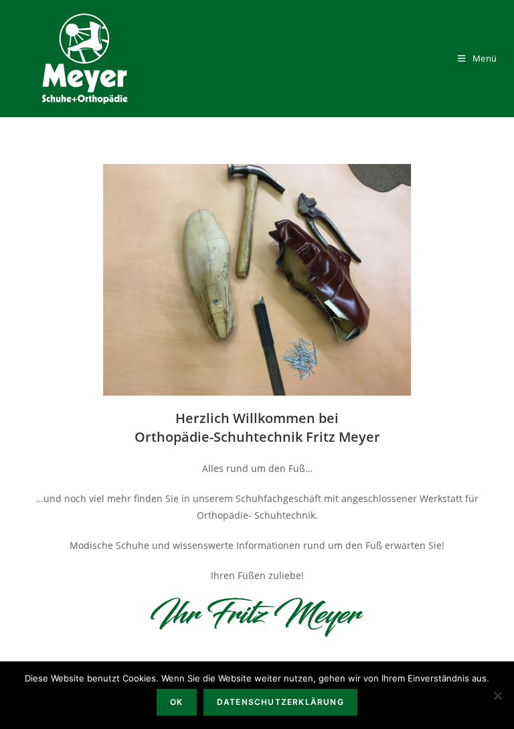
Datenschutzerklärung (280, 702)
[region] (256, 280)
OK (176, 702)
